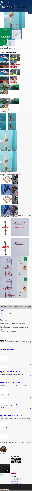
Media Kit (3, 488)
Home (2, 3)
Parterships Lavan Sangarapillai (3, 453)
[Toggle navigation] (0, 4)
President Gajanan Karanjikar (4, 315)
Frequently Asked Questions (4, 486)
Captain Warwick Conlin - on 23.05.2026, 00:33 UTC (16, 483)
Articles (2, 9)
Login (1, 313)
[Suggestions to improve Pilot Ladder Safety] (14, 27)
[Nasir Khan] (1, 329)
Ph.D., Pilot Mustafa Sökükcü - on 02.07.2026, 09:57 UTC (16, 478)
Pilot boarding (3, 309)
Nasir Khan (3, 320)
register (3, 313)
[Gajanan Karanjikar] (0, 316)
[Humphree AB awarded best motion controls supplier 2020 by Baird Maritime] (4, 438)
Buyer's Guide (3, 10)
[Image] (11, 38)
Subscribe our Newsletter (13, 473)
